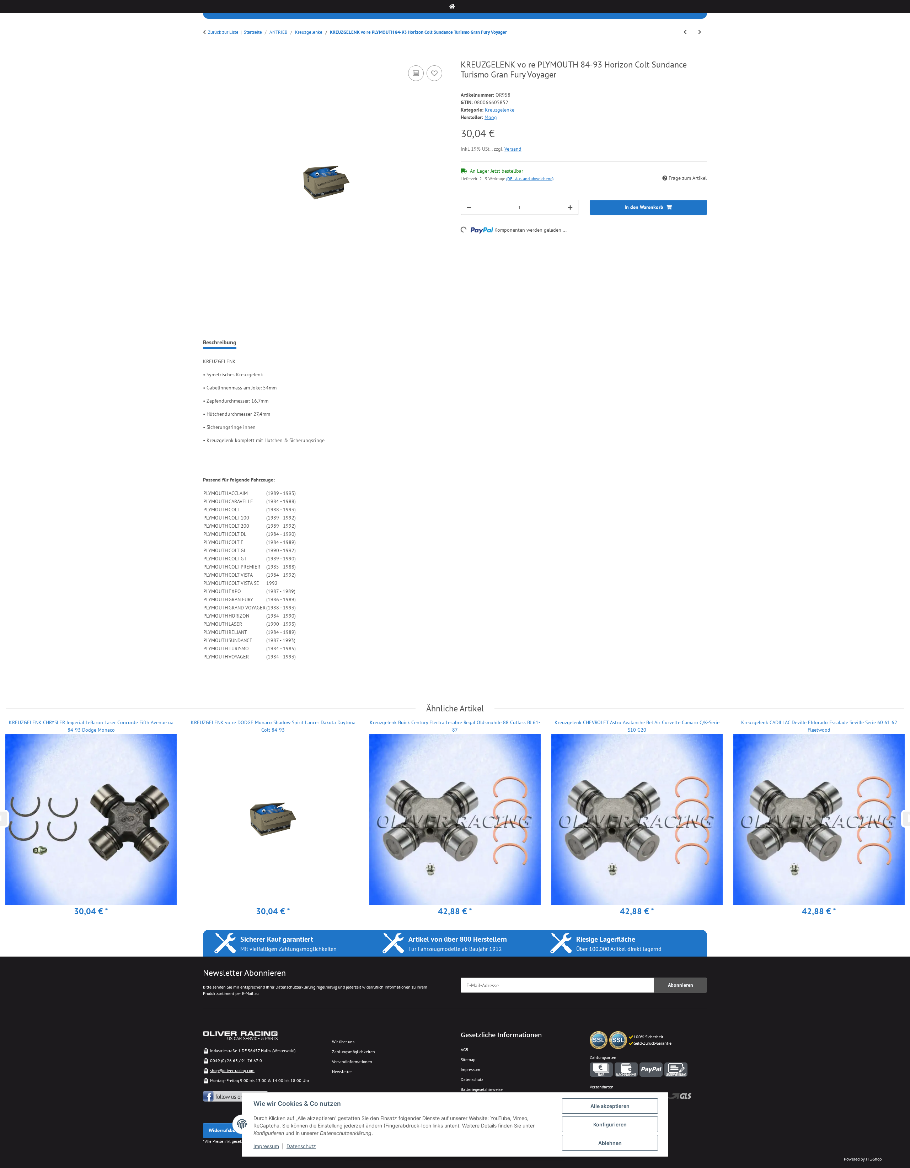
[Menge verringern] (469, 207)
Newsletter (342, 1071)
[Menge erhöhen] (570, 207)
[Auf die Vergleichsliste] (416, 73)
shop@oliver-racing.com (232, 1070)
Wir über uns (343, 1041)
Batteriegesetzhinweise (482, 1089)
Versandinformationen (352, 1061)
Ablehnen (610, 1143)
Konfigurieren (610, 1124)
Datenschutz (301, 1146)
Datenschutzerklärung (295, 987)
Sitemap (468, 1059)
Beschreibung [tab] (219, 342)
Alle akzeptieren (610, 1106)
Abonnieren (680, 985)
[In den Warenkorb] (208, 56)
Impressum (266, 1146)
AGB (464, 1049)
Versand (512, 149)
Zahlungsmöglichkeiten (353, 1051)
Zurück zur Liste (223, 32)
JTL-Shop (874, 1159)
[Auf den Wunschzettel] (434, 73)
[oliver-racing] (452, 6)
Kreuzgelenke (499, 110)
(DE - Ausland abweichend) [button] (529, 178)
